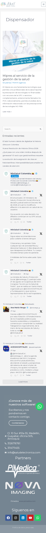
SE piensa (7, 83)
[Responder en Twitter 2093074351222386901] (12, 336)
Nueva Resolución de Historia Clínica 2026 (20, 148)
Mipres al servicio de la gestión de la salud (18, 77)
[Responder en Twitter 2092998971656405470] (12, 376)
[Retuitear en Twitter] (4, 304)
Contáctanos (18, 423)
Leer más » (7, 111)
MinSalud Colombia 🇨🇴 (21, 191)
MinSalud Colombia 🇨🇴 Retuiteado (19, 304)
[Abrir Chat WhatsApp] (40, 406)
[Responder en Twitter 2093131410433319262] (12, 263)
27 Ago (13, 311)
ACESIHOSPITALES (19, 347)
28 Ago (26, 233)
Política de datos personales (23, 527)
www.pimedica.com (27, 501)
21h (25, 195)
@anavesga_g (35, 308)
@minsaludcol (16, 195)
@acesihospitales (35, 347)
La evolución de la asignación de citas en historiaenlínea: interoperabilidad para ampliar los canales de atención (23, 162)
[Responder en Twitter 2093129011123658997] (12, 297)
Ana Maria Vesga (18, 308)
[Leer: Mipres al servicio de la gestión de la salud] (23, 51)
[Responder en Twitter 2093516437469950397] (12, 222)
